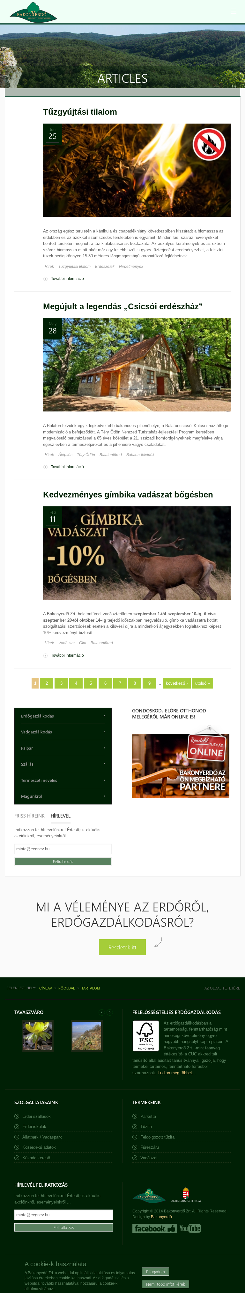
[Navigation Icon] (234, 11)
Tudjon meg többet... (177, 1072)
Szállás (27, 764)
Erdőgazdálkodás (37, 715)
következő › (177, 683)
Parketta (148, 1116)
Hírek (49, 266)
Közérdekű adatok (39, 1147)
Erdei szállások (36, 1116)
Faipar (27, 748)
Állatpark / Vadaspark (42, 1137)
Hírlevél (61, 815)
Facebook (154, 1228)
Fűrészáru (149, 1147)
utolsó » (202, 683)
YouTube (189, 1228)
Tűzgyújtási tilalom (80, 112)
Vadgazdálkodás (36, 731)
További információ (67, 278)
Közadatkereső (36, 1157)
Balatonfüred (111, 455)
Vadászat (66, 643)
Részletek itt (122, 947)
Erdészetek (105, 266)
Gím (82, 643)
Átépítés (65, 455)
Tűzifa (146, 1126)
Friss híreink (29, 815)
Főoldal (66, 988)
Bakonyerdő (161, 1217)
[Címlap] (33, 12)
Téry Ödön (86, 455)
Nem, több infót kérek (165, 1284)
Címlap (45, 988)
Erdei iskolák (34, 1126)
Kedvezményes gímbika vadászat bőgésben (128, 494)
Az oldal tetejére (222, 988)
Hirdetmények (131, 266)
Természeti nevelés (39, 780)
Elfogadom (155, 1271)
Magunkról (31, 796)
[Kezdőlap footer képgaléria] (38, 1050)
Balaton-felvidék (140, 455)
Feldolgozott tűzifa (157, 1137)
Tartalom (90, 988)
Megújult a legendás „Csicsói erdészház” (123, 306)
